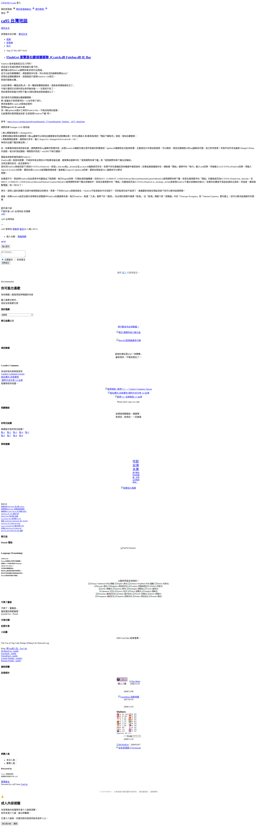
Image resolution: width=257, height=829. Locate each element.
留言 (22, 229)
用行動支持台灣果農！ (128, 327)
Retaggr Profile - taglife (11, 661)
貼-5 (27, 432)
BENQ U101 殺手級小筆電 (9, 516)
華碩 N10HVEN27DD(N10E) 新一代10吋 (14, 521)
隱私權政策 (143, 792)
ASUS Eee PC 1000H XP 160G (10, 523)
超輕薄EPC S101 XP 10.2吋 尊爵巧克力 (14, 511)
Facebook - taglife (8, 653)
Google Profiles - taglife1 (11, 658)
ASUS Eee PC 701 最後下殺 (10, 514)
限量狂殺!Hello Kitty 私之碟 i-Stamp (12, 506)
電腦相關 (22, 236)
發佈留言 (5, 263)
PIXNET (108, 792)
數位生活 (23, 34)
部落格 (9, 43)
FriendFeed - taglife (9, 656)
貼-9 (21, 435)
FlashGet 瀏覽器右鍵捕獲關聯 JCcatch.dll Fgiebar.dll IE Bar (48, 57)
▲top (3, 241)
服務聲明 (153, 792)
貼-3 (15, 432)
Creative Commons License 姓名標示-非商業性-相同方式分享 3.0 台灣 (12, 377)
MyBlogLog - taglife (10, 651)
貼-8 (15, 435)
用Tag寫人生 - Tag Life (16, 648)
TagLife (24, 784)
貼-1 (3, 432)
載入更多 (5, 247)
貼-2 (9, 432)
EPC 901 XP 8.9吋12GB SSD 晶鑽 (12, 530)
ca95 (3, 214)
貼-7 (9, 435)
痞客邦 (16, 229)
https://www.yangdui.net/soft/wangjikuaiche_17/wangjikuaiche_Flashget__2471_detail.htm (46, 121)
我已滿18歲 (6, 824)
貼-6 (3, 435)
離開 (15, 824)
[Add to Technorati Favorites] (135, 748)
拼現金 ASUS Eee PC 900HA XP (11, 528)
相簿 (8, 39)
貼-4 (21, 432)
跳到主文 (5, 28)
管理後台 (5, 782)
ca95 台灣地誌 (14, 20)
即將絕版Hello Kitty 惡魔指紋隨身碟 (12, 509)
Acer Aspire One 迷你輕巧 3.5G (11, 518)
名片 (8, 46)
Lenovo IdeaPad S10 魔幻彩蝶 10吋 (12, 526)
